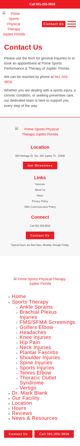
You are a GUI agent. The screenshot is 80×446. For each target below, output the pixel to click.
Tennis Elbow (35, 373)
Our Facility (26, 398)
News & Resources (34, 418)
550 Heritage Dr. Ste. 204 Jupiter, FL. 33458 (40, 155)
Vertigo (28, 388)
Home (19, 296)
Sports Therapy (30, 302)
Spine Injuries (36, 362)
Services (40, 184)
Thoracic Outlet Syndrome (38, 380)
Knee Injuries (35, 337)
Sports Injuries (37, 368)
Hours (40, 195)
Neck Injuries (35, 347)
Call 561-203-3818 (40, 225)
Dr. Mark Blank (30, 393)
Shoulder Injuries (40, 357)
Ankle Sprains (36, 307)
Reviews (22, 413)
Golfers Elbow (36, 327)
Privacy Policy (40, 201)
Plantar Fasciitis (39, 352)
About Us (40, 189)
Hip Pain (30, 342)
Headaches (33, 332)
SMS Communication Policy (40, 206)
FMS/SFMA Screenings (47, 322)
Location (22, 403)
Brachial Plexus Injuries (38, 314)
